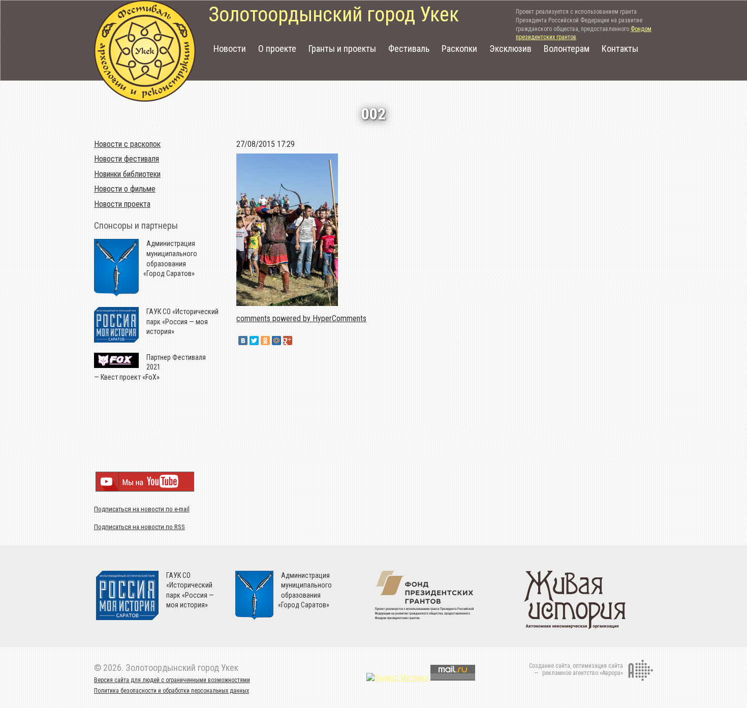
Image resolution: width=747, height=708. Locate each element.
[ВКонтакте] (242, 340)
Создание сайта (549, 665)
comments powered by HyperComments (301, 318)
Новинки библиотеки (127, 174)
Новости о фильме (124, 189)
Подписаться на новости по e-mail (142, 509)
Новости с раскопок (127, 144)
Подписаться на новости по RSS (139, 527)
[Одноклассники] (265, 340)
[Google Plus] (287, 340)
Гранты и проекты (342, 48)
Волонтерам (566, 48)
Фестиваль (408, 48)
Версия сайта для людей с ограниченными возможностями (172, 680)
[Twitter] (254, 340)
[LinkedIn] (298, 340)
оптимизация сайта (598, 665)
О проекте (277, 48)
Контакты (620, 48)
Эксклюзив (510, 48)
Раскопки (459, 48)
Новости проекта (122, 204)
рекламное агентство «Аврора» (582, 672)
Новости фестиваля (126, 159)
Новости (229, 48)
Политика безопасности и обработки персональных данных (171, 690)
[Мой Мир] (276, 340)
